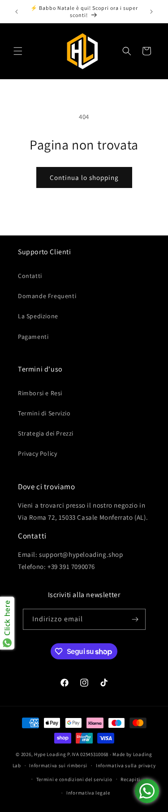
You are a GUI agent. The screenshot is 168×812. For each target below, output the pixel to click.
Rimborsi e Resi (40, 393)
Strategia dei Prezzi (45, 433)
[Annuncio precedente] (16, 11)
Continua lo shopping (84, 177)
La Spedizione (38, 316)
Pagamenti (33, 337)
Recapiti (130, 779)
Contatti (30, 276)
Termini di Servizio (44, 413)
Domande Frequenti (47, 296)
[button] (18, 51)
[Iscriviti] (135, 619)
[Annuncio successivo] (151, 11)
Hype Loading (50, 754)
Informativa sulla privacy (126, 765)
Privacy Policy (37, 453)
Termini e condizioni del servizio (74, 779)
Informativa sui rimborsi (58, 765)
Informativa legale (88, 793)
